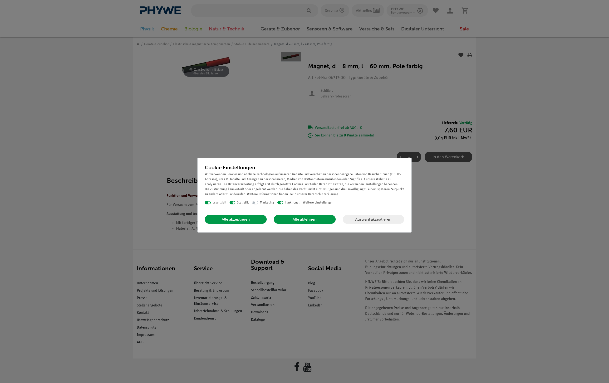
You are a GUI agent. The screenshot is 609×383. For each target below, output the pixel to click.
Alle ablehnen (305, 219)
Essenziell (219, 202)
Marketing (267, 202)
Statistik (243, 202)
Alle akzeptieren (236, 219)
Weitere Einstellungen (318, 202)
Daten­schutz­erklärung (323, 194)
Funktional (292, 202)
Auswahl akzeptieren (373, 219)
